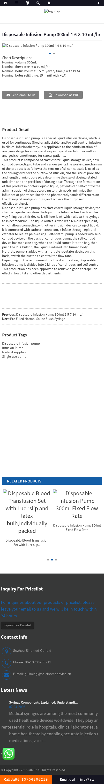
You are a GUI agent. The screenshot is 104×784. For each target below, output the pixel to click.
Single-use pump (14, 356)
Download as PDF (66, 95)
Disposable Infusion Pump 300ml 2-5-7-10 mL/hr (51, 314)
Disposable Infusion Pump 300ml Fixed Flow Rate (77, 527)
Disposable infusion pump (21, 138)
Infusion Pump (12, 348)
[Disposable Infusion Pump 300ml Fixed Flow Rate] (77, 503)
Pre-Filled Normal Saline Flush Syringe (37, 319)
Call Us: (26, 779)
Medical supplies (14, 352)
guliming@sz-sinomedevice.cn (48, 674)
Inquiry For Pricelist (17, 625)
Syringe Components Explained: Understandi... (36, 702)
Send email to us (23, 95)
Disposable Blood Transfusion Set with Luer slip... (27, 542)
